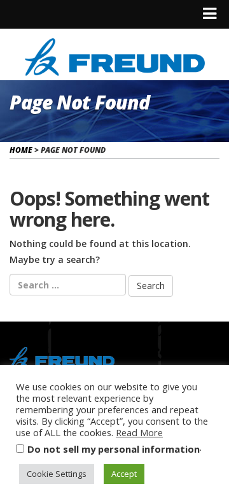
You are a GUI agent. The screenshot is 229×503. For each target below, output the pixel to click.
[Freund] (115, 55)
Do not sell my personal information (113, 449)
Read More (139, 432)
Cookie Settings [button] (57, 473)
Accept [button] (124, 473)
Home (21, 150)
